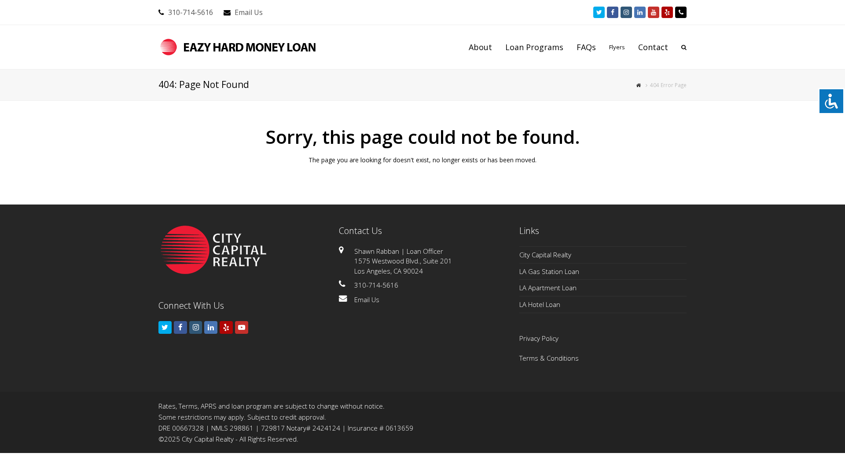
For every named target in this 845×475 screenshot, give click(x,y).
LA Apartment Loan (548, 287)
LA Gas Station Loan (549, 271)
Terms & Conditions (549, 358)
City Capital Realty (545, 254)
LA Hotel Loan (539, 304)
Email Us (249, 12)
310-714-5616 (190, 12)
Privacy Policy (538, 338)
